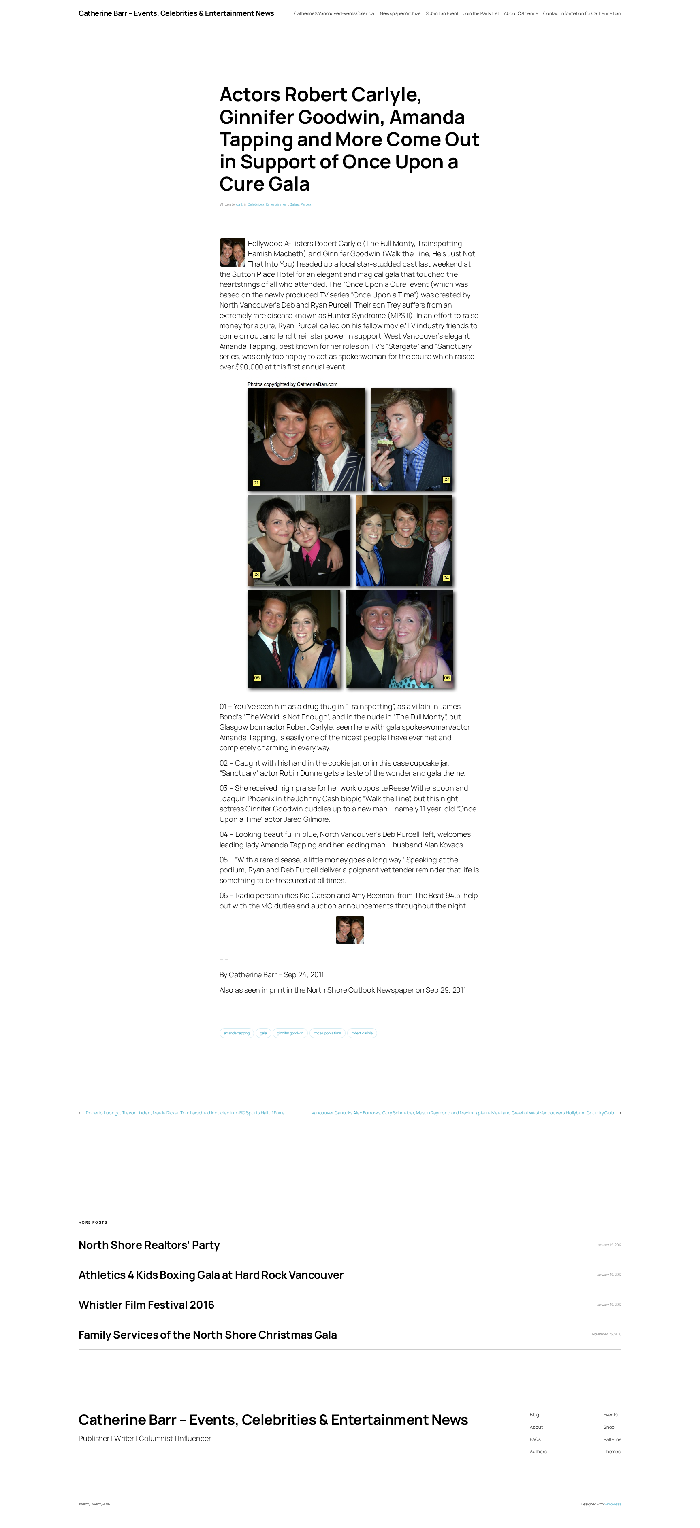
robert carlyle (362, 1033)
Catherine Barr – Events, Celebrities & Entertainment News (176, 13)
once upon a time (327, 1033)
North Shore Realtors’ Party (149, 1245)
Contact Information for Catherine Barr (582, 13)
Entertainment (277, 204)
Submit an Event (442, 13)
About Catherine (521, 13)
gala (263, 1033)
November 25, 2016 (606, 1334)
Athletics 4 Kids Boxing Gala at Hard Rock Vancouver (211, 1275)
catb (239, 204)
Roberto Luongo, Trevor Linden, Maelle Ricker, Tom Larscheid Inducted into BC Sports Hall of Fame (185, 1113)
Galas (294, 204)
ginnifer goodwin (290, 1033)
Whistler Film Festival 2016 (147, 1305)
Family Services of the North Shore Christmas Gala (208, 1334)
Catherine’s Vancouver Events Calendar (334, 13)
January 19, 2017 (609, 1244)
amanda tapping (237, 1033)
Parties (306, 204)
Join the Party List (481, 13)
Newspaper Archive (400, 13)
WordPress (612, 1504)
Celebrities (256, 204)
